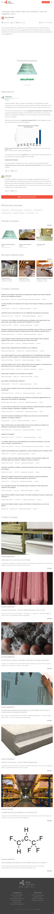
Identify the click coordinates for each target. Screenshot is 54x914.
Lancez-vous (46, 2)
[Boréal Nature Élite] (44, 234)
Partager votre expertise (38, 898)
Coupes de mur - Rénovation (29, 369)
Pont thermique (28, 210)
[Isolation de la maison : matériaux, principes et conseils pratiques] (27, 654)
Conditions (12, 904)
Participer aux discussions (38, 900)
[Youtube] (22, 887)
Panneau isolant (30, 213)
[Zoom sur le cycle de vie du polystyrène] (27, 554)
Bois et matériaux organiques (29, 316)
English (38, 909)
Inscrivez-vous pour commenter (27, 197)
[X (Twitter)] (29, 887)
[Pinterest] (32, 887)
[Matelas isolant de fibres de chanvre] (27, 234)
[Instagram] (25, 887)
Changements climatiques (19, 213)
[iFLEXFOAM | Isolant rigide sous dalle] (9, 234)
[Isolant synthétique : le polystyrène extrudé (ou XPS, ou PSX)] (27, 604)
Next (52, 235)
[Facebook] (20, 887)
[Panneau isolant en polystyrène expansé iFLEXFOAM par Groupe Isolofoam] (27, 73)
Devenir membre (17, 896)
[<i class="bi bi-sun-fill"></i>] (52, 912)
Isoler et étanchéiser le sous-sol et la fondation (29, 299)
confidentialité (20, 904)
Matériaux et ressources (7, 809)
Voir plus (49, 225)
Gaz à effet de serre (38, 210)
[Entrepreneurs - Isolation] (9, 268)
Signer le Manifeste (17, 900)
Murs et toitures (5, 210)
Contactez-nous (17, 902)
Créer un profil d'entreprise (37, 895)
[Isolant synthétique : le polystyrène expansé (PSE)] (27, 756)
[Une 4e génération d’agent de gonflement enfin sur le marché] (27, 856)
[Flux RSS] (34, 887)
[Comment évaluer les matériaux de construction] (27, 806)
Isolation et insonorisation (17, 210)
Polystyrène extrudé (6, 213)
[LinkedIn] (27, 887)
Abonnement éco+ (37, 896)
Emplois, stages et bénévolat (17, 898)
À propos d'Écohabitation (17, 895)
